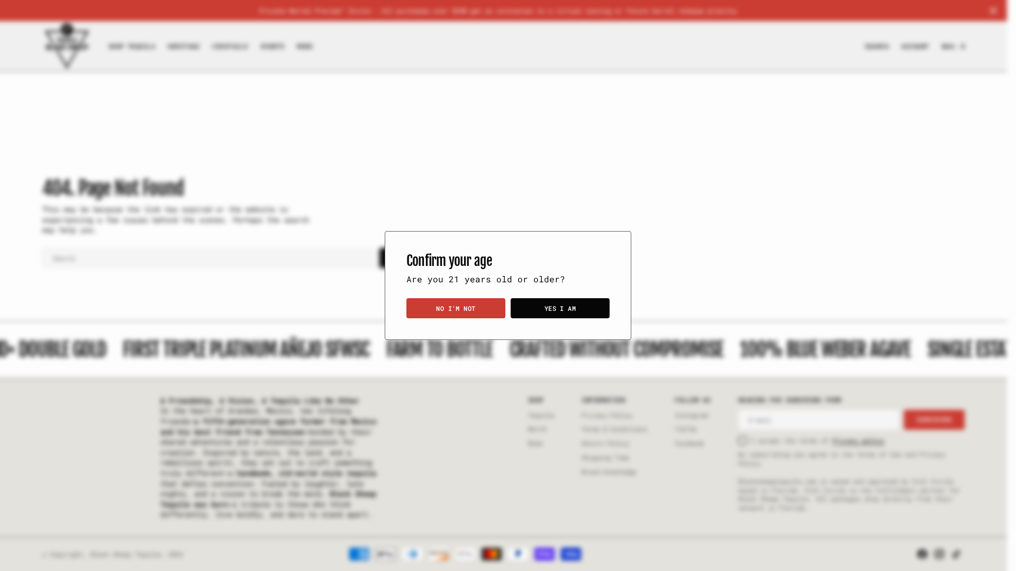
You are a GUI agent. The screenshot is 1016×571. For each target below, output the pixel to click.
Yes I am (560, 308)
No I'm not (456, 308)
